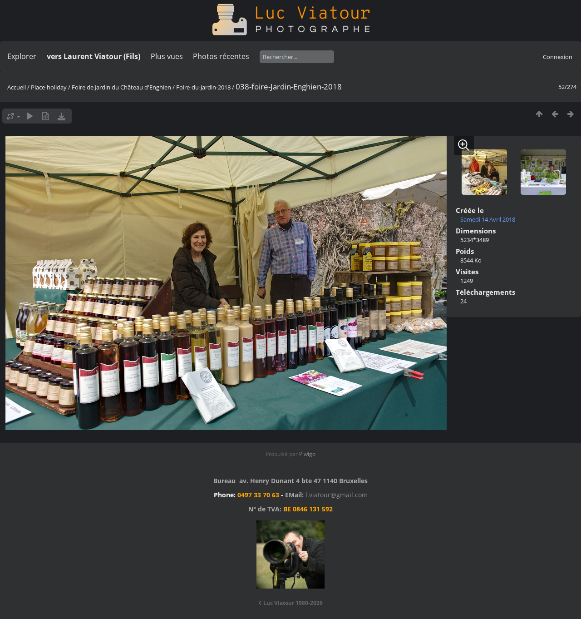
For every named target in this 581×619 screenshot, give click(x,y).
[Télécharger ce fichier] (61, 116)
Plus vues (167, 56)
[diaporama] (30, 116)
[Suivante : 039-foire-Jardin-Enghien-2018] (571, 114)
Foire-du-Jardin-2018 (203, 87)
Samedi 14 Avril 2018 (487, 219)
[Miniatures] (539, 114)
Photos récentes (221, 56)
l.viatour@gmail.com (336, 494)
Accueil (16, 87)
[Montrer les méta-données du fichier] (46, 116)
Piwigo (307, 454)
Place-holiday (49, 87)
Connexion (557, 57)
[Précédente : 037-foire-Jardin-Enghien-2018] (555, 114)
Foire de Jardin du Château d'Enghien (121, 87)
